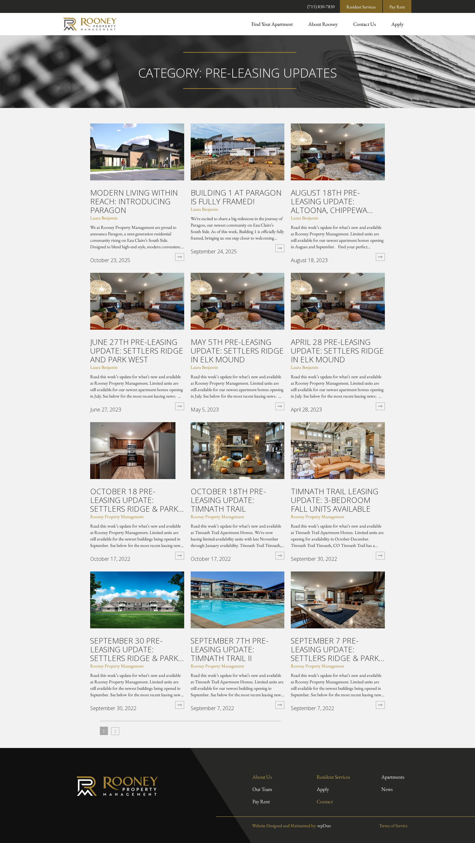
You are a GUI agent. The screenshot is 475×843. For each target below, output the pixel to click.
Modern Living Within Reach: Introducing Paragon (134, 201)
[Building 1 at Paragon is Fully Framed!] (238, 151)
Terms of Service (392, 825)
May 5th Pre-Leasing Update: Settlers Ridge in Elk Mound (237, 350)
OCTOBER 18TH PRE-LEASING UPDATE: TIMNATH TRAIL (228, 500)
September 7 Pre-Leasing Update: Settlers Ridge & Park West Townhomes (335, 649)
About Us (262, 777)
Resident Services (361, 7)
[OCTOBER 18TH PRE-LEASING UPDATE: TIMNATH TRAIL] (238, 449)
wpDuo (324, 825)
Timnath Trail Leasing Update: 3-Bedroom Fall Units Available (334, 500)
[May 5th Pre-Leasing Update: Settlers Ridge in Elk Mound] (238, 300)
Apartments (392, 777)
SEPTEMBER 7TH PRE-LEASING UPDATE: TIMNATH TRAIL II (230, 649)
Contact (325, 801)
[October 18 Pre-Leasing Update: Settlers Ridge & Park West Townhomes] (132, 449)
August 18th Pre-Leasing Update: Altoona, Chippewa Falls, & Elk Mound (329, 201)
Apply (397, 24)
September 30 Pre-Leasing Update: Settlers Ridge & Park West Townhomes (134, 649)
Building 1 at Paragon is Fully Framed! (236, 197)
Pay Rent (397, 7)
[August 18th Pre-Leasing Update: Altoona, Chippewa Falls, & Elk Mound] (338, 151)
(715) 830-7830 (321, 6)
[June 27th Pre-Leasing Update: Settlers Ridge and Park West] (137, 300)
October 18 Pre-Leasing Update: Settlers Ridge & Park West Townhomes (134, 500)
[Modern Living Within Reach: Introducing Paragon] (137, 151)
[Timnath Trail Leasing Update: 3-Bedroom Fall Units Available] (338, 449)
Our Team (262, 789)
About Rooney (323, 24)
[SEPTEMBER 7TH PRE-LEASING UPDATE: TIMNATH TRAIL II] (238, 599)
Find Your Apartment (272, 24)
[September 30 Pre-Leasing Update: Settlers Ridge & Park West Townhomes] (137, 599)
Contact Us (364, 24)
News (387, 789)
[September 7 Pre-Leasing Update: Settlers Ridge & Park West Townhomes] (338, 599)
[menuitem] (272, 24)
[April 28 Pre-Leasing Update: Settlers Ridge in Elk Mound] (338, 300)
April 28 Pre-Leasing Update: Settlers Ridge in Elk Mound (337, 350)
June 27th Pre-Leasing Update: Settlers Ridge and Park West (136, 350)
